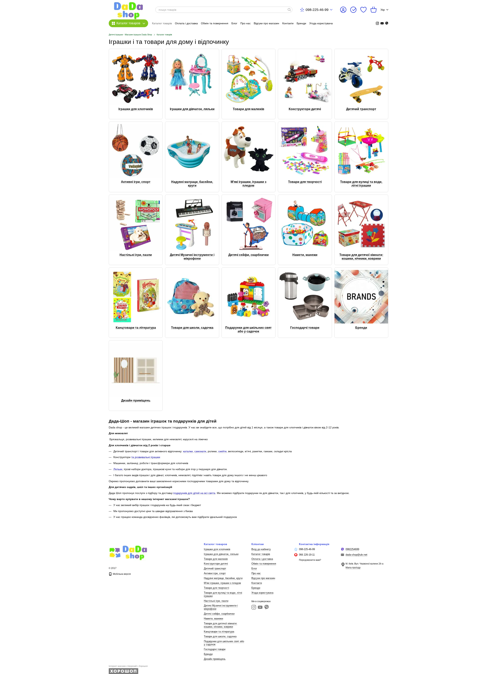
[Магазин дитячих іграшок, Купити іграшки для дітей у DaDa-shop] (128, 552)
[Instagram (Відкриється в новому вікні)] (377, 23)
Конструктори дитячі (216, 563)
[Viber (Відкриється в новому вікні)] (386, 23)
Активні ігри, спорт (215, 573)
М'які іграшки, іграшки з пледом (222, 583)
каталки (188, 451)
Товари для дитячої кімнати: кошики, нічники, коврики (220, 625)
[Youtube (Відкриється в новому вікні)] (382, 23)
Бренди (301, 23)
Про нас (245, 23)
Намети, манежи (213, 618)
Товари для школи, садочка (220, 636)
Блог (234, 23)
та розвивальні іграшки (145, 457)
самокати (200, 451)
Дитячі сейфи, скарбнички (219, 613)
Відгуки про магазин (266, 23)
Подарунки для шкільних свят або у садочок (224, 643)
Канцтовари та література (219, 631)
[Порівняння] (353, 10)
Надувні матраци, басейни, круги (223, 578)
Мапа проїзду (353, 567)
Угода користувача (321, 23)
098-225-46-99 (317, 9)
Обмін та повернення (214, 23)
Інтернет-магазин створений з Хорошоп (128, 666)
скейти (222, 451)
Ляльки (117, 469)
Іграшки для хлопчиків (217, 549)
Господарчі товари (214, 649)
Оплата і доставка (186, 23)
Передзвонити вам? (310, 560)
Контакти (288, 23)
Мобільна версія (121, 574)
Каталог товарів (162, 23)
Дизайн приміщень (215, 658)
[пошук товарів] (289, 10)
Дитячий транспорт (215, 568)
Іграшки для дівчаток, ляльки (221, 554)
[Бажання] (363, 10)
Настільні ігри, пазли (216, 600)
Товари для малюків (216, 558)
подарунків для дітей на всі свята (194, 493)
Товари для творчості (216, 587)
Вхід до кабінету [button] (261, 549)
